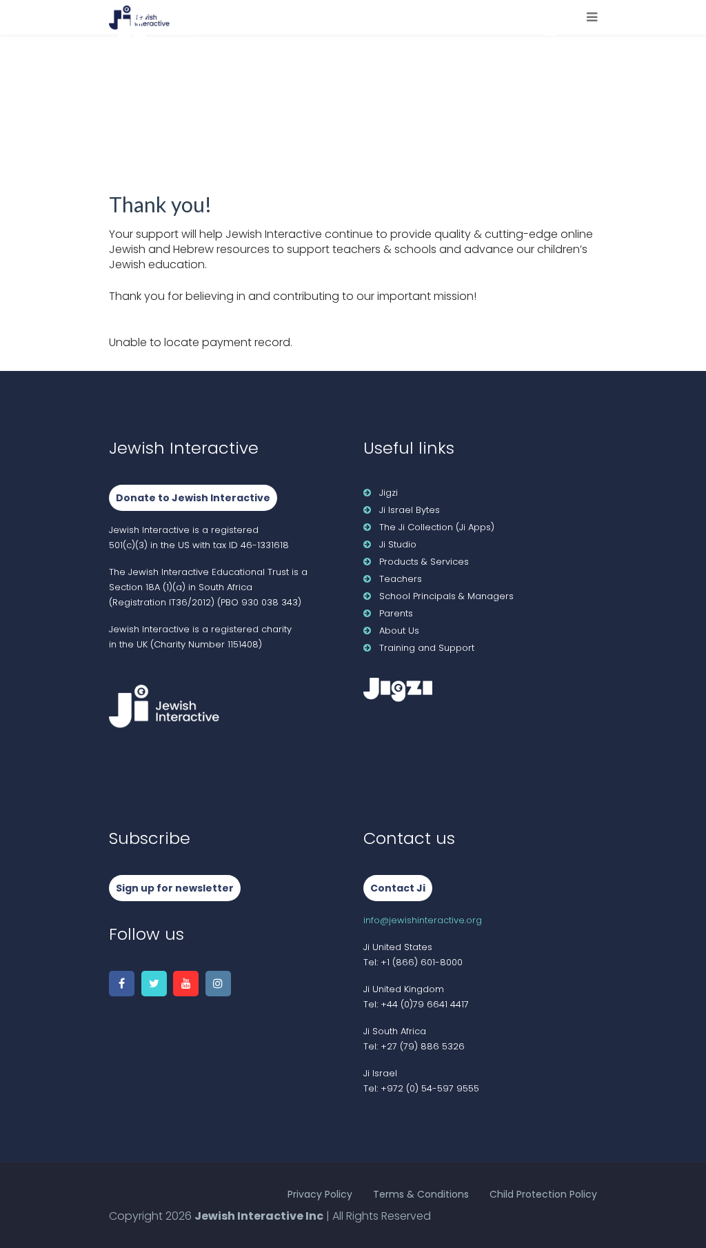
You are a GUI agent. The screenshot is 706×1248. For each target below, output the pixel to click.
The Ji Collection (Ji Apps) (436, 527)
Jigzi (388, 492)
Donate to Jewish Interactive (193, 498)
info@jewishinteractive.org (422, 920)
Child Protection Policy (543, 1194)
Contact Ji (397, 888)
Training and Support (426, 647)
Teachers (400, 578)
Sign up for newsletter (175, 888)
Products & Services (424, 561)
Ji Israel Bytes (409, 509)
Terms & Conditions (421, 1194)
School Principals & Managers (446, 596)
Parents (396, 613)
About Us (399, 630)
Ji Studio (397, 544)
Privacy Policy (320, 1194)
